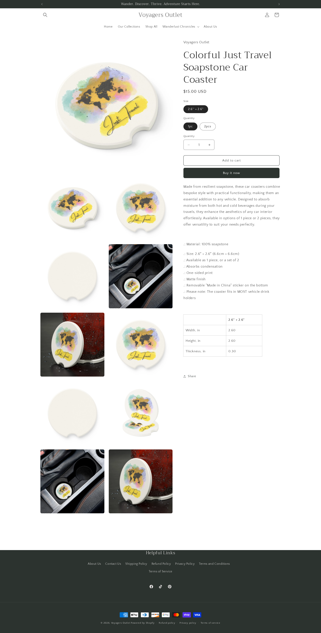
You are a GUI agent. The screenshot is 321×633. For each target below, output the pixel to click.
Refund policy (167, 623)
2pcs (207, 126)
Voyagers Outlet (120, 623)
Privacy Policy (185, 564)
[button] (45, 15)
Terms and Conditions (214, 564)
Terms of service (210, 623)
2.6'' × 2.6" (196, 109)
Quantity (189, 136)
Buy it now (231, 173)
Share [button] (192, 376)
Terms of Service (160, 571)
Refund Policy (161, 564)
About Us (94, 564)
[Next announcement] (279, 4)
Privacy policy (187, 623)
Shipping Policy (136, 564)
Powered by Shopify (143, 623)
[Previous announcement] (42, 4)
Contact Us (113, 564)
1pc (190, 126)
